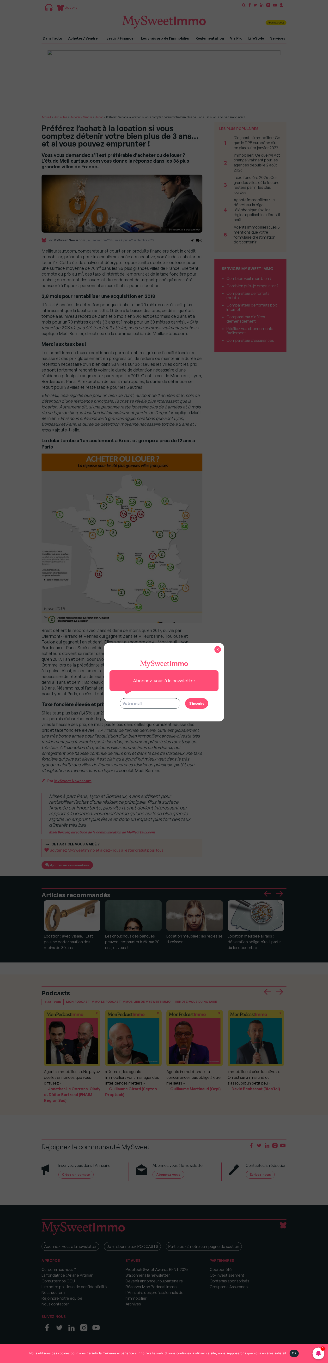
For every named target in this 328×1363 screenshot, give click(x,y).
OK (294, 1353)
